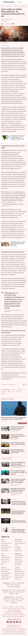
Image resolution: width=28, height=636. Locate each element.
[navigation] (2, 2)
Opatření (3, 393)
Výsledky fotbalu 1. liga (6, 557)
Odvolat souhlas (7, 617)
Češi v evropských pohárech (14, 587)
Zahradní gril (11, 594)
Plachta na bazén (16, 590)
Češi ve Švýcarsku (5, 575)
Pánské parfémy (13, 603)
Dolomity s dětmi (4, 579)
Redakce (9, 608)
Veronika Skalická (7, 19)
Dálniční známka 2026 (19, 571)
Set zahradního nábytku (19, 592)
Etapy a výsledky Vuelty (20, 543)
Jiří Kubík (21, 475)
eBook (4, 23)
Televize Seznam (19, 613)
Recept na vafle (18, 563)
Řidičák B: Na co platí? (19, 575)
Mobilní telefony (19, 597)
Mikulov (9, 391)
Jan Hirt (16, 545)
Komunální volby (4, 551)
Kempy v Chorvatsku (5, 569)
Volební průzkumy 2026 (6, 543)
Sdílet (10, 23)
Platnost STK (17, 579)
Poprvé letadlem (4, 571)
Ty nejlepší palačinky (19, 555)
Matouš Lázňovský (16, 494)
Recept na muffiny (19, 557)
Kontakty (4, 608)
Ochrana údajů (21, 608)
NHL (2, 565)
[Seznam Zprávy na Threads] (17, 622)
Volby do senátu (4, 549)
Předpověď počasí (20, 583)
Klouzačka (10, 592)
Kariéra (17, 607)
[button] (14, 34)
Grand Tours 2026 (18, 551)
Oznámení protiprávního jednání (13, 612)
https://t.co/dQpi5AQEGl (8, 202)
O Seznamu (11, 607)
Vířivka (16, 594)
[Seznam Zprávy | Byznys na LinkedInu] (20, 622)
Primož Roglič (18, 549)
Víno (13, 391)
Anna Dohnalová (16, 485)
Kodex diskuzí (15, 615)
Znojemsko (3, 391)
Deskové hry (7, 601)
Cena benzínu (18, 585)
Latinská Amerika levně (6, 577)
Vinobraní (13, 389)
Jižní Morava (20, 389)
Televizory (13, 601)
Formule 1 (3, 563)
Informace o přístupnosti (13, 610)
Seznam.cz (19, 2)
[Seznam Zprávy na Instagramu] (14, 622)
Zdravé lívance (18, 559)
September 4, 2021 (6, 206)
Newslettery (22, 615)
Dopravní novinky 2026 (20, 573)
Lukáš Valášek (18, 467)
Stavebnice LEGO (6, 599)
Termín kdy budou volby (6, 547)
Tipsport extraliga (5, 559)
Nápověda (22, 607)
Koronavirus (18, 391)
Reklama (15, 608)
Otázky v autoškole (19, 577)
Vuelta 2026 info (18, 541)
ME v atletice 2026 (5, 561)
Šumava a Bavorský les (6, 573)
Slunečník (5, 592)
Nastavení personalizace (18, 617)
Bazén (10, 590)
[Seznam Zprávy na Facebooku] (8, 622)
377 (14, 23)
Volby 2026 (3, 541)
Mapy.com (13, 583)
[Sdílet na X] (26, 384)
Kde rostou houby (10, 585)
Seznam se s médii (6, 615)
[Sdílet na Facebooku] (24, 384)
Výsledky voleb (4, 545)
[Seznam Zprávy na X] (11, 622)
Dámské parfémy (15, 599)
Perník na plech (18, 565)
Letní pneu (21, 599)
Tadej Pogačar (18, 547)
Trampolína (22, 590)
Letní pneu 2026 (18, 569)
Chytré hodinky (19, 601)
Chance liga (3, 555)
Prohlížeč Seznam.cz (9, 613)
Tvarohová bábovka (19, 561)
